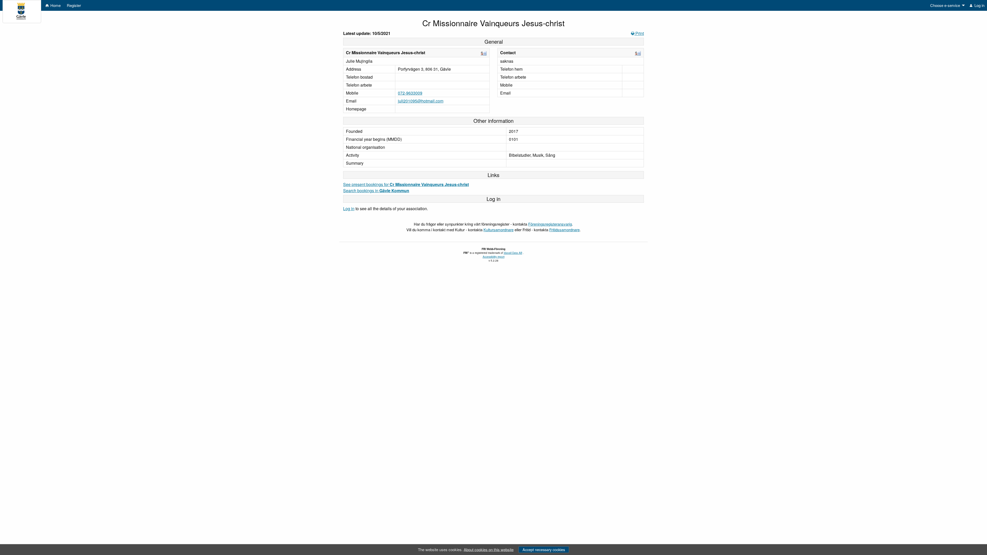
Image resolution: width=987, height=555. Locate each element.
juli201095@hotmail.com (420, 101)
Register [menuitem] (74, 5)
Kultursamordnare (498, 229)
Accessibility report (494, 256)
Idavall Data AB (513, 253)
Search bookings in (376, 190)
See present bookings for (406, 184)
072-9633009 (410, 93)
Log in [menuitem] (978, 5)
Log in (348, 208)
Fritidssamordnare (564, 229)
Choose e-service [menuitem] (945, 5)
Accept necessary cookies (544, 549)
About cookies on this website (489, 549)
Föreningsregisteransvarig (550, 224)
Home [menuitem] (55, 5)
